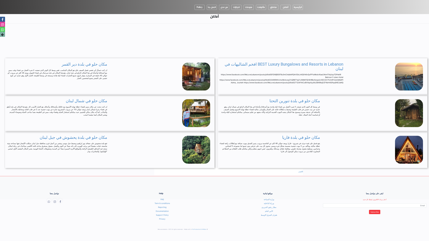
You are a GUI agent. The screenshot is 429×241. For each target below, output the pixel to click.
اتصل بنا (212, 7)
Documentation (162, 211)
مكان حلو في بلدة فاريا (301, 137)
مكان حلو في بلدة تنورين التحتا (294, 101)
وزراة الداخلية (269, 203)
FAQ (162, 199)
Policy (199, 7)
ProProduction (196, 229)
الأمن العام (269, 211)
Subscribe (374, 212)
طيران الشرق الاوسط (269, 215)
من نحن (224, 7)
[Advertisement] (214, 40)
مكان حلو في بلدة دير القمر (84, 64)
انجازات (236, 7)
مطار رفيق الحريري (269, 207)
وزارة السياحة (269, 199)
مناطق (273, 7)
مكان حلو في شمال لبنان (86, 101)
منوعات (248, 7)
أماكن (285, 7)
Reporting (162, 207)
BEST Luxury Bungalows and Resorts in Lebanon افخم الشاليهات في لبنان (284, 66)
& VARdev (203, 229)
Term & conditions (162, 203)
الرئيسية (298, 7)
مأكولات (261, 7)
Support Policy (162, 215)
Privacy (162, 219)
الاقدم (301, 171)
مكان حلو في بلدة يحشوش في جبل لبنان (73, 137)
